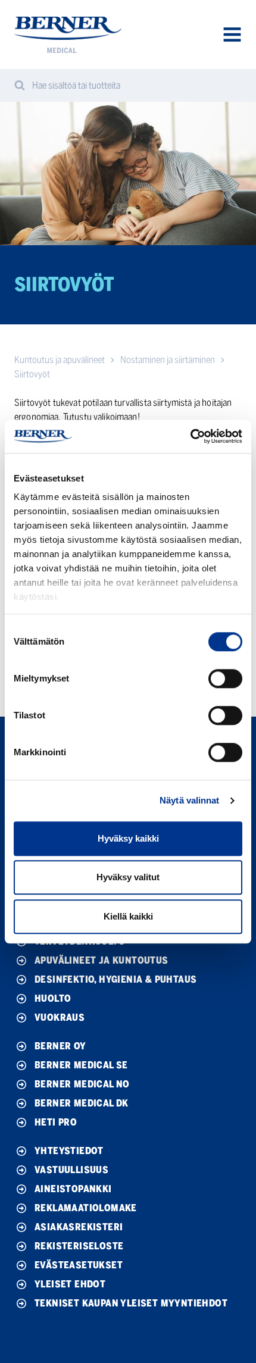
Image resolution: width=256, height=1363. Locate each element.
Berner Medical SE (81, 1065)
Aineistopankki (73, 1189)
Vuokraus (60, 1017)
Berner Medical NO (82, 1084)
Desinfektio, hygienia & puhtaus (115, 979)
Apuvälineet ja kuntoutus (101, 960)
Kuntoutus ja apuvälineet (59, 359)
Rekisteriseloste (79, 1246)
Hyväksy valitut (128, 877)
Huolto (53, 998)
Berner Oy (60, 1046)
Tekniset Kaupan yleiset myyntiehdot (131, 1303)
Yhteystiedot (69, 1150)
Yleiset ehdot (70, 1284)
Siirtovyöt (32, 374)
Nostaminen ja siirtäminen (167, 359)
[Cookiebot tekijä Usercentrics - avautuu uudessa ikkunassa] (190, 436)
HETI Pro (56, 1122)
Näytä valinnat (189, 800)
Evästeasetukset (79, 1265)
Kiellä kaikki (128, 916)
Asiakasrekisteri (79, 1227)
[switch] (225, 678)
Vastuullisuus (71, 1170)
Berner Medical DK (82, 1103)
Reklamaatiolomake (86, 1208)
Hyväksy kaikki (128, 838)
